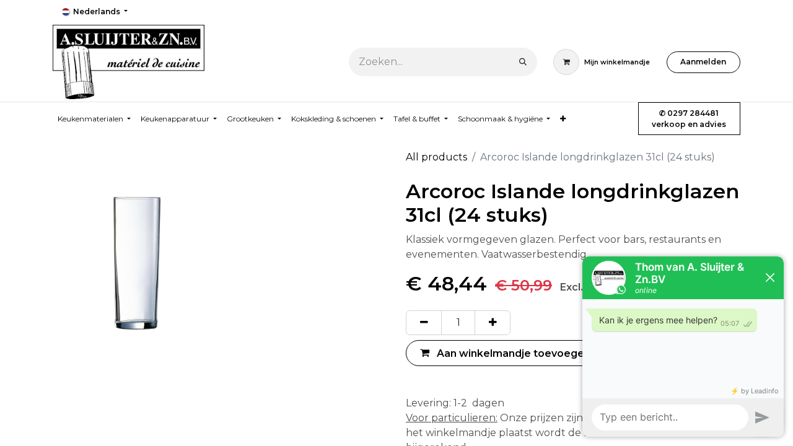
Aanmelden (703, 61)
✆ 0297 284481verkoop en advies (689, 118)
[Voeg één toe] (492, 322)
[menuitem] (563, 118)
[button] (505, 352)
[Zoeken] (523, 62)
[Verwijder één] (424, 322)
